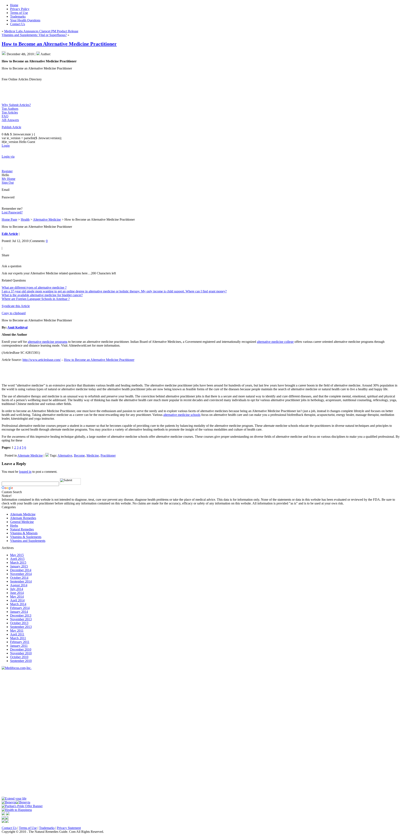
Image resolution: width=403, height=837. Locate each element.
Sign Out (8, 182)
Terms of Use (28, 828)
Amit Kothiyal (17, 327)
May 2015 (17, 555)
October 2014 (19, 577)
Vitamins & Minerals (24, 533)
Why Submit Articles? (16, 105)
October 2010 (19, 657)
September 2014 (21, 581)
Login (6, 145)
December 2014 (20, 570)
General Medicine (22, 522)
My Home (8, 179)
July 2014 (16, 589)
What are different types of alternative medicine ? (34, 287)
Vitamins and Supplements (27, 540)
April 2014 (17, 600)
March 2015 (18, 562)
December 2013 (20, 615)
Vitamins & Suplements (25, 537)
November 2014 (21, 574)
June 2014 (17, 593)
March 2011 (18, 638)
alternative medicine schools (181, 415)
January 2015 (19, 566)
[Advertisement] (14, 733)
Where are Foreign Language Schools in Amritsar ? (36, 299)
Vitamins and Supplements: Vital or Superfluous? (34, 35)
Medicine (92, 455)
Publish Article (11, 127)
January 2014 (19, 611)
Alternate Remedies (23, 518)
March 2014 (18, 604)
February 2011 (19, 642)
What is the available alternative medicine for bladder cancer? (42, 295)
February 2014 (20, 608)
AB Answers (10, 120)
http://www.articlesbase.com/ (41, 360)
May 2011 (17, 630)
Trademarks (47, 828)
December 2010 (20, 649)
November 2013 (21, 619)
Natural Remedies (22, 529)
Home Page (9, 219)
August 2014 (18, 585)
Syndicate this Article (16, 306)
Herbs (14, 525)
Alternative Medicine (47, 219)
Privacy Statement (69, 828)
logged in (25, 471)
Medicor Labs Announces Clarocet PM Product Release (41, 31)
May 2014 (17, 596)
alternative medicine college (275, 341)
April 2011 (17, 634)
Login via (8, 156)
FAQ (5, 116)
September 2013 (21, 627)
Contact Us (9, 828)
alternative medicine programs (47, 341)
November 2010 (21, 653)
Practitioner (108, 455)
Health (25, 219)
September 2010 (21, 661)
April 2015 (17, 559)
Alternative (65, 455)
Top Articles (10, 112)
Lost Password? (12, 212)
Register (7, 171)
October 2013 (19, 623)
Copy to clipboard (14, 313)
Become (79, 455)
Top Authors (10, 108)
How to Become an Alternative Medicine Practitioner (59, 44)
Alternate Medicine (30, 455)
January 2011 (19, 645)
